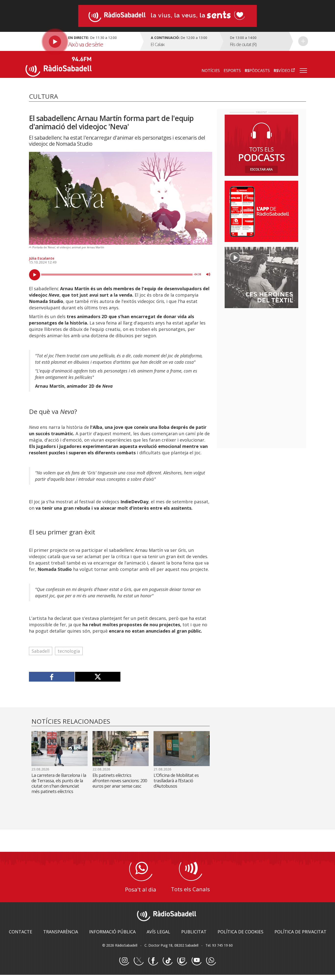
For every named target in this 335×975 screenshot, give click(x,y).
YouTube (196, 960)
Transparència (60, 932)
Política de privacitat (300, 932)
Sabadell (41, 651)
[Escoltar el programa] (82, 41)
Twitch (182, 960)
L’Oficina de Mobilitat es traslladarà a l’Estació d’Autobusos (176, 780)
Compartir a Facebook (52, 677)
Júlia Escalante (41, 258)
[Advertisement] (261, 343)
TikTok (167, 960)
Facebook (153, 960)
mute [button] (208, 274)
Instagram (124, 960)
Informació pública (112, 932)
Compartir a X (98, 677)
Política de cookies (240, 932)
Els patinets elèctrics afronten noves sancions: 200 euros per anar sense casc (119, 780)
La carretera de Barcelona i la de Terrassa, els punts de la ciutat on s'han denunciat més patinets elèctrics (58, 783)
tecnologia (69, 651)
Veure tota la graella (303, 41)
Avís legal (158, 932)
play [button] (34, 274)
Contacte (20, 932)
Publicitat (193, 932)
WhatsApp (211, 960)
